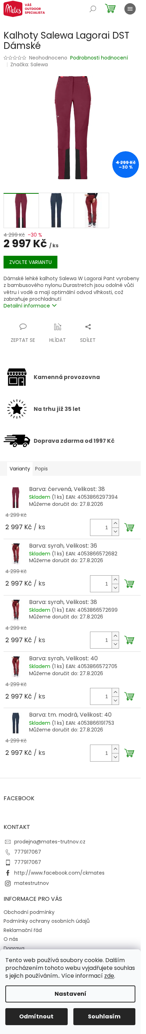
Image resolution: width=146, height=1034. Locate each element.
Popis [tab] (41, 468)
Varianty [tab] (20, 468)
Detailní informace (27, 305)
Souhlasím (104, 1016)
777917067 (27, 851)
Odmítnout (36, 1016)
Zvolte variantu (30, 262)
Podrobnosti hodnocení (99, 58)
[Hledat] (93, 9)
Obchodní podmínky (29, 912)
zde (109, 976)
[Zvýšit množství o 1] (115, 523)
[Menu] (130, 9)
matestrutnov (31, 883)
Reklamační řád (23, 930)
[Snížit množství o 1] (115, 531)
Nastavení (70, 994)
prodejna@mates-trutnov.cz (49, 841)
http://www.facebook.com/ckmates (59, 872)
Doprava (14, 948)
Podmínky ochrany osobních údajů (47, 921)
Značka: (29, 64)
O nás (11, 939)
